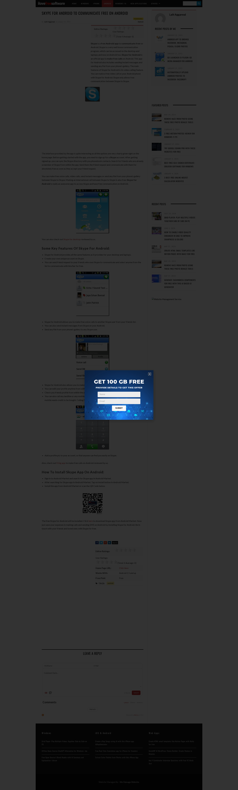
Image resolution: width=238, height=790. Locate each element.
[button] (150, 374)
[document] (119, 395)
